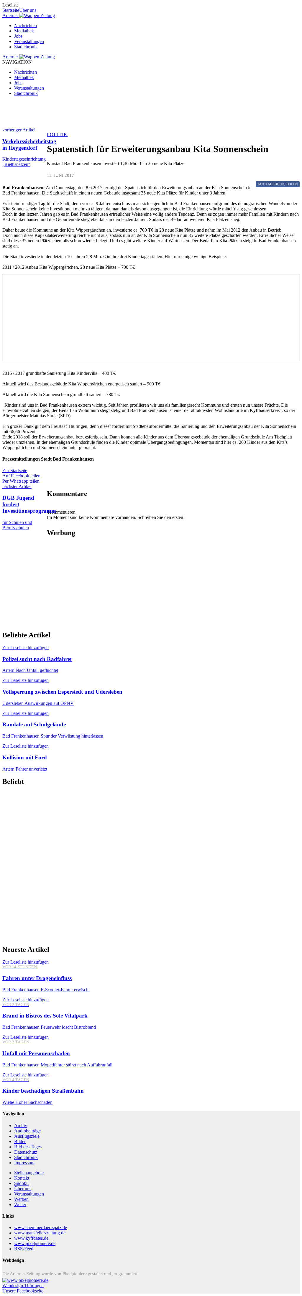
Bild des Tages (28, 1146)
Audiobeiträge (27, 1130)
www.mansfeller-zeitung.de (39, 1232)
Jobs (18, 36)
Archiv (20, 1125)
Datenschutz (25, 1152)
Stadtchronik (26, 46)
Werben (21, 1199)
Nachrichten (25, 25)
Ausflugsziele (27, 1136)
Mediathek (24, 30)
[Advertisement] (151, 114)
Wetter (20, 1204)
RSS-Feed (23, 1248)
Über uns (27, 10)
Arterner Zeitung (28, 15)
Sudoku (21, 1183)
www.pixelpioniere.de (34, 1243)
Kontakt (21, 1177)
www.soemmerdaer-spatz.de (40, 1227)
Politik (57, 134)
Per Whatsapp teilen (21, 481)
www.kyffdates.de (31, 1238)
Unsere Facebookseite (22, 1290)
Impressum (24, 1162)
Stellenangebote (29, 1172)
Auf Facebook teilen (21, 475)
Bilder (20, 1141)
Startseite (10, 10)
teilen (277, 184)
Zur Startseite (14, 470)
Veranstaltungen (29, 41)
